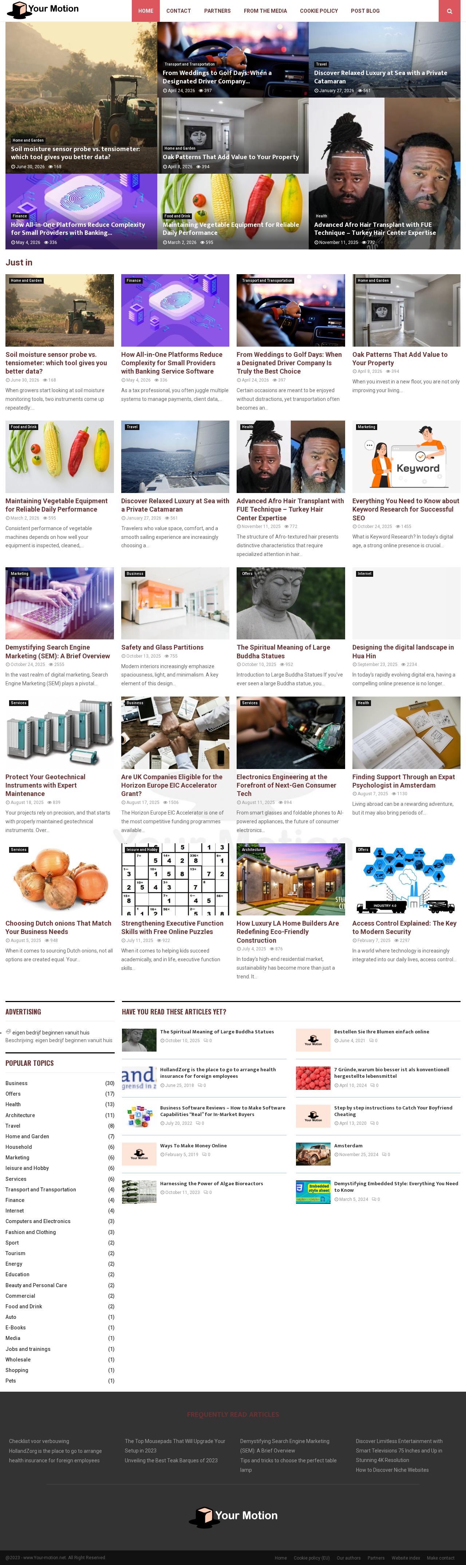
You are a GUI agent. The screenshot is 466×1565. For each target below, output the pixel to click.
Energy (13, 1264)
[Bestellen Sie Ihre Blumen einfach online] (313, 1040)
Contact (178, 11)
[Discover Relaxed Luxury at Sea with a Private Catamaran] (175, 457)
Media (12, 1338)
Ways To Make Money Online (193, 1146)
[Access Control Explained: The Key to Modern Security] (406, 879)
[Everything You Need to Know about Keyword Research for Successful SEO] (406, 457)
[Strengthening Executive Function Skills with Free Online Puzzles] (175, 879)
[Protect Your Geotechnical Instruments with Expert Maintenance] (59, 733)
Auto (10, 1317)
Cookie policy (319, 11)
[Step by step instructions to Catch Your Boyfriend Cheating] (313, 1116)
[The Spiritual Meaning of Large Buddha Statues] (291, 603)
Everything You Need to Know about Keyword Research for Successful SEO (405, 509)
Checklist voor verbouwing (39, 1441)
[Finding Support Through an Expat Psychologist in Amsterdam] (406, 733)
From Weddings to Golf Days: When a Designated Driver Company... (217, 77)
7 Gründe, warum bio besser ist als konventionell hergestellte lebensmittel (391, 1072)
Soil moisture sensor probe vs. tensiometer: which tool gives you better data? (75, 153)
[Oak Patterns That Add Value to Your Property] (406, 310)
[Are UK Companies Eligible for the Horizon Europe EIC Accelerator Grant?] (175, 733)
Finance (20, 216)
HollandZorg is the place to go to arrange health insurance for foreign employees (218, 1072)
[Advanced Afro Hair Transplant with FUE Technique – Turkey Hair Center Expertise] (291, 457)
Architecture (253, 850)
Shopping (16, 1370)
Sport (12, 1243)
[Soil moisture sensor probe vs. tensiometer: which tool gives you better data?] (59, 310)
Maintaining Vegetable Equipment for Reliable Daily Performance (231, 229)
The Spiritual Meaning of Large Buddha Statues (217, 1032)
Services (19, 703)
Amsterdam (348, 1146)
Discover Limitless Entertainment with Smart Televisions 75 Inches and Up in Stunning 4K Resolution (399, 1450)
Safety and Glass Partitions (162, 647)
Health (321, 216)
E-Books (15, 1328)
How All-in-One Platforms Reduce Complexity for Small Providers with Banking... (78, 229)
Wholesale (18, 1360)
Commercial (20, 1296)
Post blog (365, 11)
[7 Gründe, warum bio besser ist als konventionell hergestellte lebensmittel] (313, 1078)
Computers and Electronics (38, 1221)
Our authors (349, 1558)
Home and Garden (28, 140)
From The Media (265, 11)
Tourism (15, 1253)
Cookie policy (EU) (312, 1558)
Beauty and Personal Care (36, 1285)
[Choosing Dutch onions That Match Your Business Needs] (59, 879)
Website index (406, 1558)
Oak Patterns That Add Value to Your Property (231, 157)
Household (18, 1147)
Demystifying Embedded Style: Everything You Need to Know (396, 1186)
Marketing (366, 427)
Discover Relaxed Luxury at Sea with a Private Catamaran (380, 77)
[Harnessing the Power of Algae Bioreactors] (139, 1191)
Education (17, 1274)
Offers (247, 574)
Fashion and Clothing (30, 1232)
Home (145, 11)
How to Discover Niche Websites (392, 1470)
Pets (10, 1381)
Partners (217, 11)
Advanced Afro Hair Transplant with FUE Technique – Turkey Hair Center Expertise (375, 229)
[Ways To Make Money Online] (139, 1154)
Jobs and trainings (28, 1349)
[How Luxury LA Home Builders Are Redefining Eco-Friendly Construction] (291, 879)
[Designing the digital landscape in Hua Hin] (406, 603)
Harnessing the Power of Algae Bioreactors (211, 1183)
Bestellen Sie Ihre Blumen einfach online (381, 1032)
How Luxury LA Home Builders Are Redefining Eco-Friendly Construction (288, 931)
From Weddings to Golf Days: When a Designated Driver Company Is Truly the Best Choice (289, 363)
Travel (321, 64)
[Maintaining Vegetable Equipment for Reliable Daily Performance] (59, 457)
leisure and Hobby (142, 850)
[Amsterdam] (313, 1154)
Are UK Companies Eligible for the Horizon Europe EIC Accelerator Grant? (171, 785)
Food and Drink (177, 216)
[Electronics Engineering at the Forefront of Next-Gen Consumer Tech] (291, 733)
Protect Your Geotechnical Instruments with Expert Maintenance (45, 785)
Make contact (441, 1558)
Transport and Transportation (190, 64)
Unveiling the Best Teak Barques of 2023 (171, 1460)
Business (135, 574)
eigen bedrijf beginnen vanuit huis (51, 1033)
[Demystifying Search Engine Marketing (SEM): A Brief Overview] (59, 603)
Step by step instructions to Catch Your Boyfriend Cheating (393, 1111)
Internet (364, 574)
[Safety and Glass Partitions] (175, 603)
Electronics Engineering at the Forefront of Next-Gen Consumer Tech (286, 785)
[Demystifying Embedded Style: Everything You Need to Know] (313, 1191)
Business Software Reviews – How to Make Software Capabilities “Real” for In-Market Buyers (222, 1111)
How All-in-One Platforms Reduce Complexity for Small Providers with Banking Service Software (171, 363)
